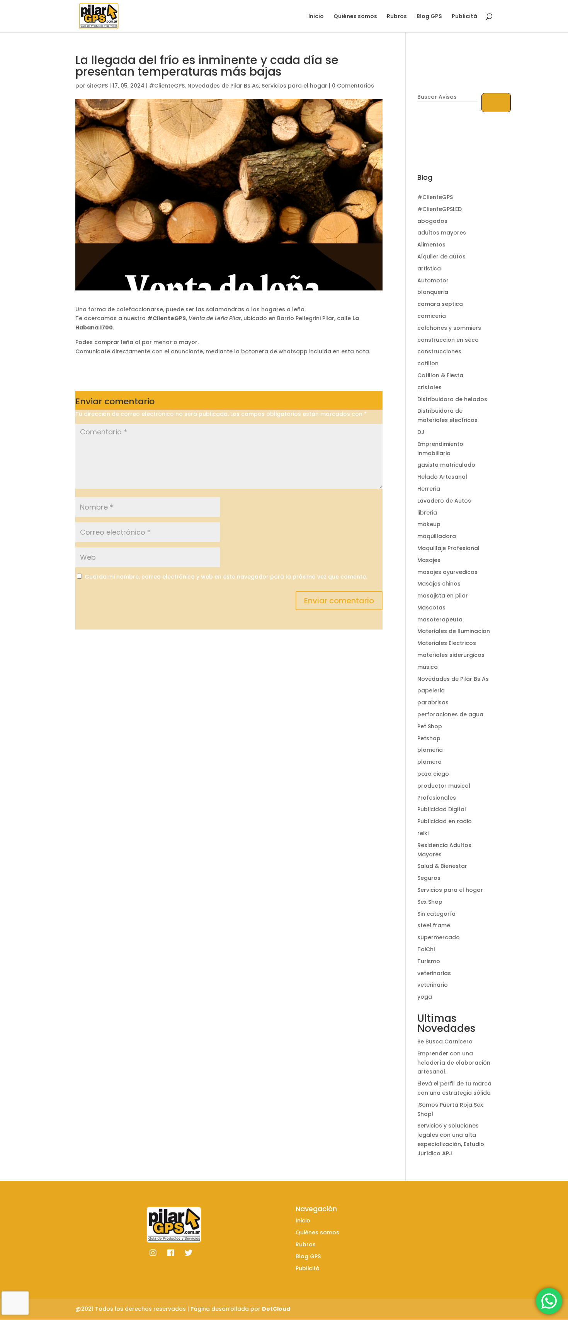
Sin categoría (436, 914)
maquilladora (436, 536)
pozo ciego (433, 774)
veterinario (432, 985)
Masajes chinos (439, 583)
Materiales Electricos (446, 643)
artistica (429, 268)
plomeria (430, 750)
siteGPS (97, 85)
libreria (427, 513)
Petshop (428, 738)
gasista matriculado (446, 465)
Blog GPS (429, 17)
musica (427, 667)
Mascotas (431, 607)
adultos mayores (441, 232)
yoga (424, 997)
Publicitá (464, 17)
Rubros (397, 17)
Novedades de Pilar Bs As (223, 85)
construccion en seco (448, 340)
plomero (429, 762)
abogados (432, 221)
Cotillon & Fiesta (440, 375)
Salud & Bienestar (442, 866)
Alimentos (431, 244)
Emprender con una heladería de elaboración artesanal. (453, 1063)
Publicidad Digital (441, 809)
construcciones (439, 351)
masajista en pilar (442, 595)
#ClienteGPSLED (439, 209)
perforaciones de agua (450, 714)
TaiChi (426, 949)
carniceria (431, 316)
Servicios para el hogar (294, 85)
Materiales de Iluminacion (453, 631)
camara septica (440, 304)
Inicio (316, 17)
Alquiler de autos (441, 256)
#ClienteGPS (167, 85)
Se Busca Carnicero (445, 1041)
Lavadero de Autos (444, 501)
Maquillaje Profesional (448, 548)
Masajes (428, 560)
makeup (428, 524)
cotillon (428, 363)
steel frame (433, 925)
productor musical (443, 786)
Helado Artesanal (442, 477)
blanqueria (432, 292)
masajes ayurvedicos (447, 572)
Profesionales (436, 798)
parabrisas (433, 702)
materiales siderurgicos (451, 655)
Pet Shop (429, 726)
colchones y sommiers (449, 328)
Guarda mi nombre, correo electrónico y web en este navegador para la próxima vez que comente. (226, 577)
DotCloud (276, 1309)
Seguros (428, 878)
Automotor (433, 280)
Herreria (428, 489)
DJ (420, 432)
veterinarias (434, 973)
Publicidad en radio (444, 821)
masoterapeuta (440, 619)
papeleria (431, 690)
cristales (429, 387)
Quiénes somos (355, 17)
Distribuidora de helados (452, 399)
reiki (423, 833)
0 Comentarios (353, 85)
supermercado (438, 937)
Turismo (428, 961)
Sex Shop (429, 902)
